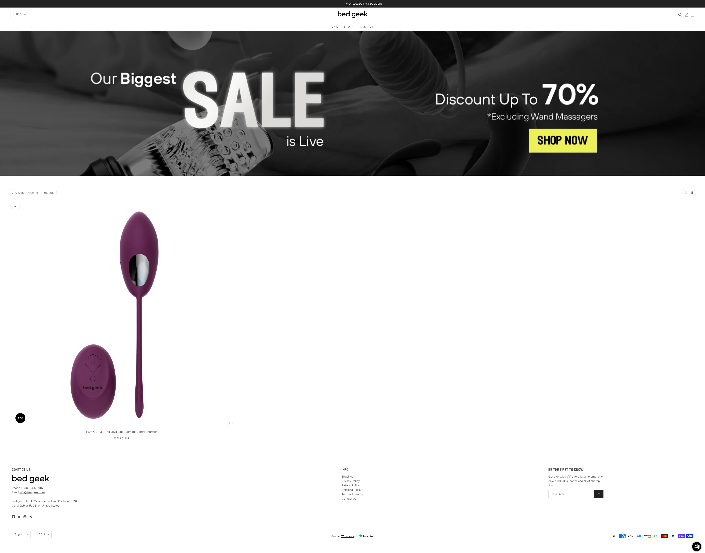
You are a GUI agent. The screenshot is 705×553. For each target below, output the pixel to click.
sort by (34, 192)
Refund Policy (351, 485)
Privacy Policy (351, 481)
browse (18, 192)
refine (49, 192)
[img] (680, 14)
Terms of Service (352, 494)
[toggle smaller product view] (692, 192)
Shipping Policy (351, 490)
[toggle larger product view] (685, 192)
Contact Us (349, 499)
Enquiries (347, 477)
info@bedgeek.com (32, 492)
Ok (599, 494)
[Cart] (693, 15)
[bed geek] (353, 14)
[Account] (686, 14)
